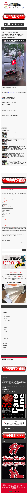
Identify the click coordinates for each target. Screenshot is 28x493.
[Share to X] (4, 128)
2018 (4, 345)
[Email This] (2, 128)
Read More (12, 137)
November (6, 316)
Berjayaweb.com (15, 486)
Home (14, 168)
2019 (4, 343)
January (5, 338)
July (4, 325)
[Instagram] (9, 24)
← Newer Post (4, 168)
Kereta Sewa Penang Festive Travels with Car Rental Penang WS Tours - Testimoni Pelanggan (13, 36)
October (5, 318)
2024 (4, 310)
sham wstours (9, 32)
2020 (4, 341)
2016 (4, 349)
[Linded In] (22, 24)
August (5, 322)
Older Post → (24, 168)
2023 (4, 312)
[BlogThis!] (3, 128)
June (5, 327)
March (5, 333)
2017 (4, 347)
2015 (4, 352)
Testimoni (16, 32)
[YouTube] (15, 24)
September (6, 320)
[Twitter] (12, 24)
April (5, 331)
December (6, 314)
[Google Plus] (19, 24)
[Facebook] (5, 24)
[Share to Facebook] (6, 128)
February (5, 336)
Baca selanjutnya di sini (13, 282)
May (5, 329)
